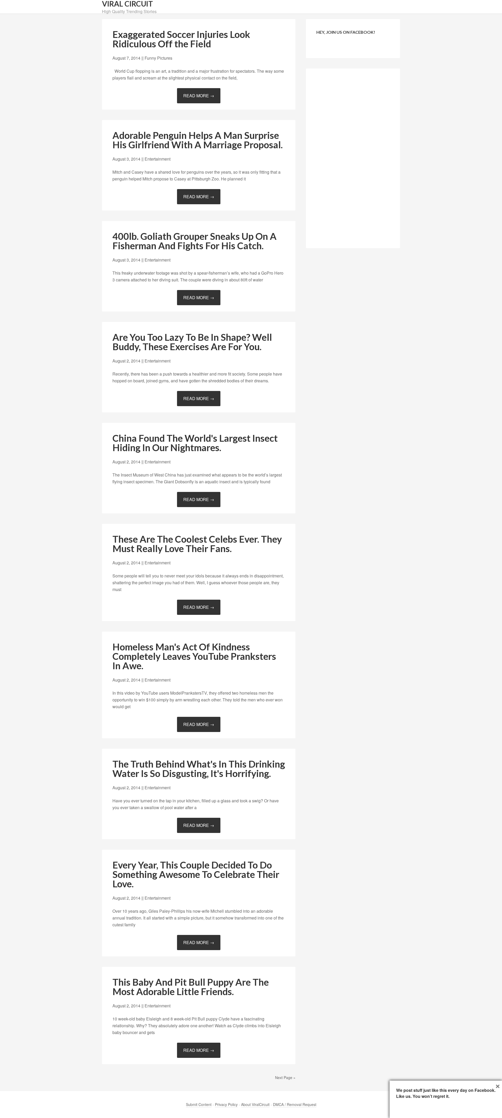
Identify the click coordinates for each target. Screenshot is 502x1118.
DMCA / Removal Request (294, 1104)
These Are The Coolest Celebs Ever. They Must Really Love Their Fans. (197, 543)
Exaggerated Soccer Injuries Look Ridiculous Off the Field (181, 39)
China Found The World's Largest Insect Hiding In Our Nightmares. (195, 442)
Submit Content (199, 1104)
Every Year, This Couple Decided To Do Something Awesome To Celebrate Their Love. (195, 874)
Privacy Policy (226, 1104)
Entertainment (157, 159)
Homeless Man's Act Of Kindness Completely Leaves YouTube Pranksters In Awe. (194, 656)
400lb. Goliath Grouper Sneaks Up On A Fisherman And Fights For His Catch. (194, 240)
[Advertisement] (353, 157)
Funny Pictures (158, 58)
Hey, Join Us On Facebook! (345, 32)
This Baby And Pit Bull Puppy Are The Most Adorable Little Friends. (190, 986)
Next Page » (285, 1077)
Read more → (198, 96)
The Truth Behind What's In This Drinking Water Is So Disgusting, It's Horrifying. (198, 768)
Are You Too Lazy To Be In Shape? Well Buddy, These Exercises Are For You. (192, 341)
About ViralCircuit (255, 1104)
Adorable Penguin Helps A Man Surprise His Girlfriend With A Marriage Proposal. (197, 139)
